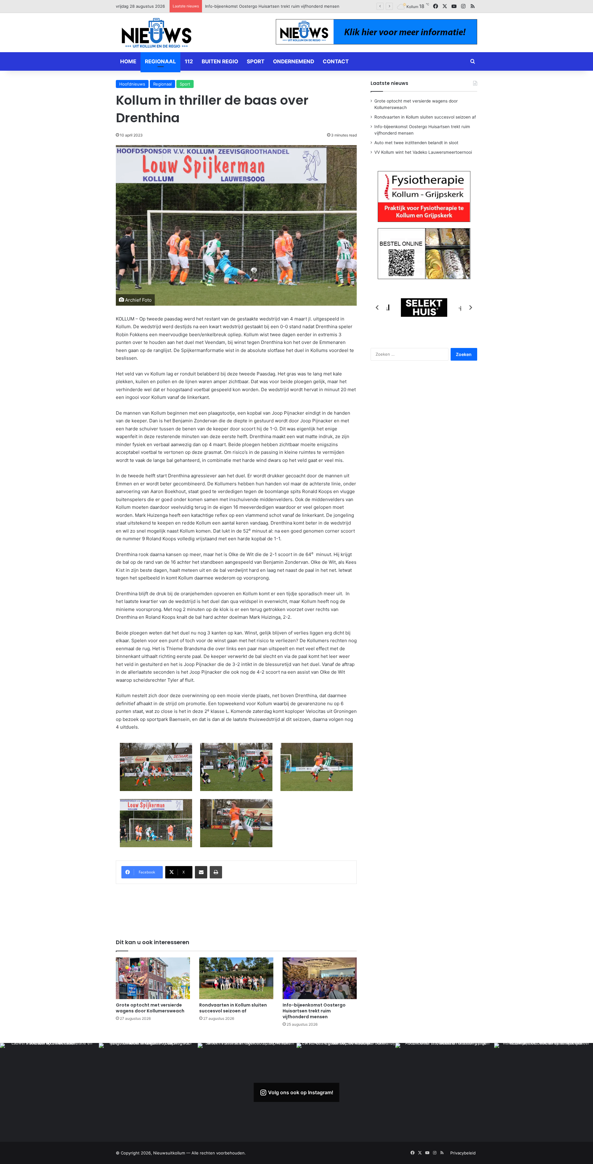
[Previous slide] (377, 307)
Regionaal (160, 61)
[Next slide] (470, 307)
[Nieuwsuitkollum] (156, 34)
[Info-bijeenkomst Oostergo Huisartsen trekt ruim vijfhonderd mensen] (320, 978)
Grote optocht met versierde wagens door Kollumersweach (150, 1008)
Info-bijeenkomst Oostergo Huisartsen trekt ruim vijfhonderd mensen (314, 1011)
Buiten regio (220, 61)
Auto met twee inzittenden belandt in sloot (246, 6)
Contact (336, 61)
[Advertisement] (236, 907)
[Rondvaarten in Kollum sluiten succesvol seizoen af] (236, 978)
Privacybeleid (463, 1152)
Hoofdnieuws (132, 84)
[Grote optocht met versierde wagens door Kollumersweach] (153, 978)
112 (189, 61)
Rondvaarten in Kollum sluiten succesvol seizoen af (233, 1008)
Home (128, 61)
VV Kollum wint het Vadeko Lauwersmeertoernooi (423, 152)
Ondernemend (293, 61)
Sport (255, 61)
